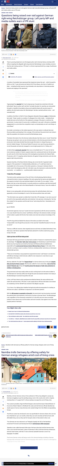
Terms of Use (31, 463)
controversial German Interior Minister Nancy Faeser (30, 246)
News (7, 12)
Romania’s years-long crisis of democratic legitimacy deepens (19, 311)
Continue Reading (29, 447)
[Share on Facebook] (9, 54)
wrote (45, 116)
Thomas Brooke (6, 391)
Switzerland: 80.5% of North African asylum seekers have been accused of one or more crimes (24, 314)
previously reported (20, 150)
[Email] (13, 54)
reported (19, 104)
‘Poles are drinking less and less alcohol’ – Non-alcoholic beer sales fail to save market (23, 316)
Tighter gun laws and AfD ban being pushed (44, 77)
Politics (11, 12)
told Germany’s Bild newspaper (41, 423)
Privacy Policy (22, 463)
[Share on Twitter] (11, 54)
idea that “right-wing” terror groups (26, 242)
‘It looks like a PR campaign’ (16, 76)
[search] (52, 1)
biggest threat (28, 261)
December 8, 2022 (40, 100)
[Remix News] (7, 1)
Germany (3, 12)
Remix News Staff (7, 57)
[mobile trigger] (2, 1)
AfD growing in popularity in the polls (22, 293)
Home (3, 8)
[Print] (15, 54)
